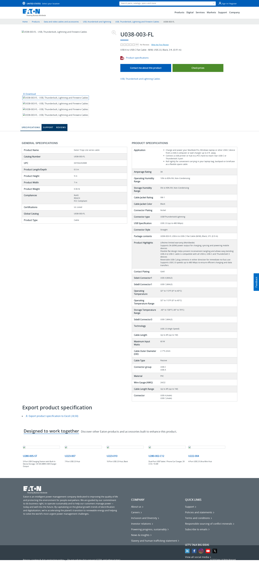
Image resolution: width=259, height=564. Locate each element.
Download (30, 93)
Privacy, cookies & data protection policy (43, 559)
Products (36, 21)
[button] (198, 68)
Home (25, 21)
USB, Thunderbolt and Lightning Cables (140, 78)
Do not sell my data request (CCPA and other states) (93, 559)
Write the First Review (160, 45)
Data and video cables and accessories (61, 21)
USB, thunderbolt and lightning (97, 21)
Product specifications (137, 57)
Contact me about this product (145, 67)
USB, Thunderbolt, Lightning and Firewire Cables (137, 21)
